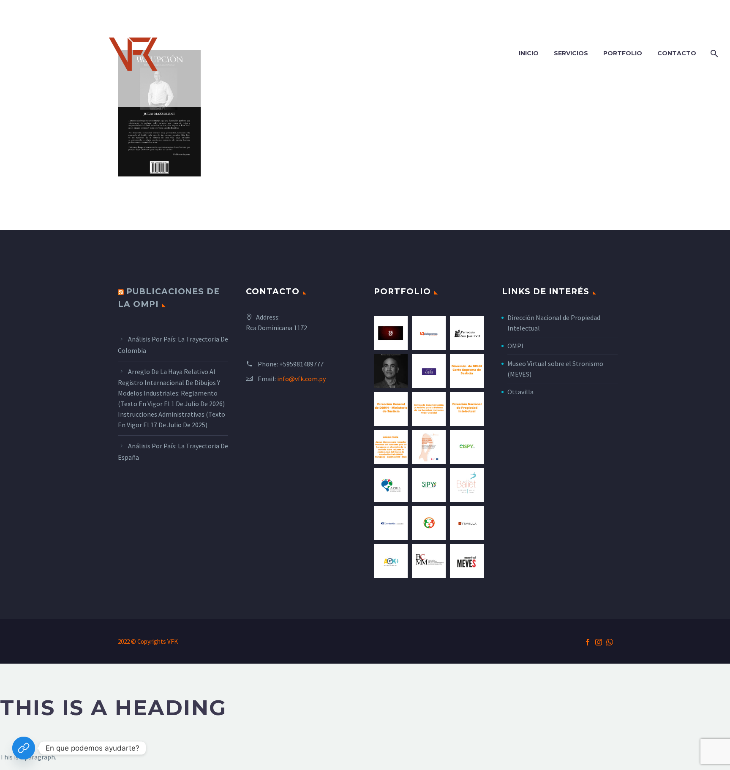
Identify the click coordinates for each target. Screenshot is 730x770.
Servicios (571, 53)
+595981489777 (301, 364)
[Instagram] (598, 642)
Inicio (529, 53)
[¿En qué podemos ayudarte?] (23, 748)
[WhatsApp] (609, 642)
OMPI (515, 346)
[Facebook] (587, 642)
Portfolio (622, 53)
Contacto (676, 53)
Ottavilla (520, 392)
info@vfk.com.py (301, 378)
